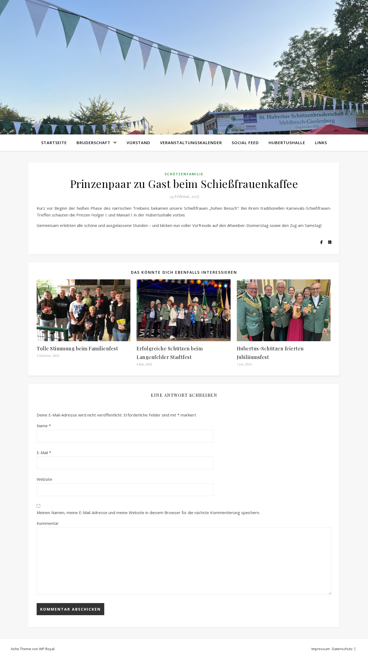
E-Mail (44, 452)
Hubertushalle (287, 142)
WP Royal (46, 648)
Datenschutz (342, 648)
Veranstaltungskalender (191, 142)
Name (44, 425)
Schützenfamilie (184, 174)
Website (44, 479)
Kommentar (48, 523)
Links (321, 142)
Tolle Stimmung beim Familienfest (77, 348)
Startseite (54, 142)
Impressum (320, 648)
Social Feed (245, 142)
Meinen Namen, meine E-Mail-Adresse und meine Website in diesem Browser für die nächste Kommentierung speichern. (148, 512)
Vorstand (138, 142)
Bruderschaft (93, 142)
